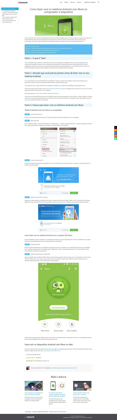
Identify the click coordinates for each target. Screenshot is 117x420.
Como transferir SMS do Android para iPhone (47, 93)
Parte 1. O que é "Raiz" (33, 46)
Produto (66, 2)
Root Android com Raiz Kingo (9, 11)
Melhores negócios (91, 2)
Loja (61, 2)
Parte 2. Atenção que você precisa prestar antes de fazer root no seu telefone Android (49, 48)
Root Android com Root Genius (9, 20)
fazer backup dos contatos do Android (55, 88)
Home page (28, 411)
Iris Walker (55, 368)
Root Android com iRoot (8, 18)
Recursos (72, 2)
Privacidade (77, 416)
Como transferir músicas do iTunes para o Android (81, 393)
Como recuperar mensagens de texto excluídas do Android (34, 393)
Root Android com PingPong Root (10, 17)
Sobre (72, 416)
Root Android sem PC (7, 22)
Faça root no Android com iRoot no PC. (51, 350)
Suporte (79, 2)
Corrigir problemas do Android (69, 368)
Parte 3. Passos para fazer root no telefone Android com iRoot (43, 50)
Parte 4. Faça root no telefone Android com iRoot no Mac (41, 52)
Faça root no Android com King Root (10, 12)
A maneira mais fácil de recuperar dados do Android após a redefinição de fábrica (57, 394)
